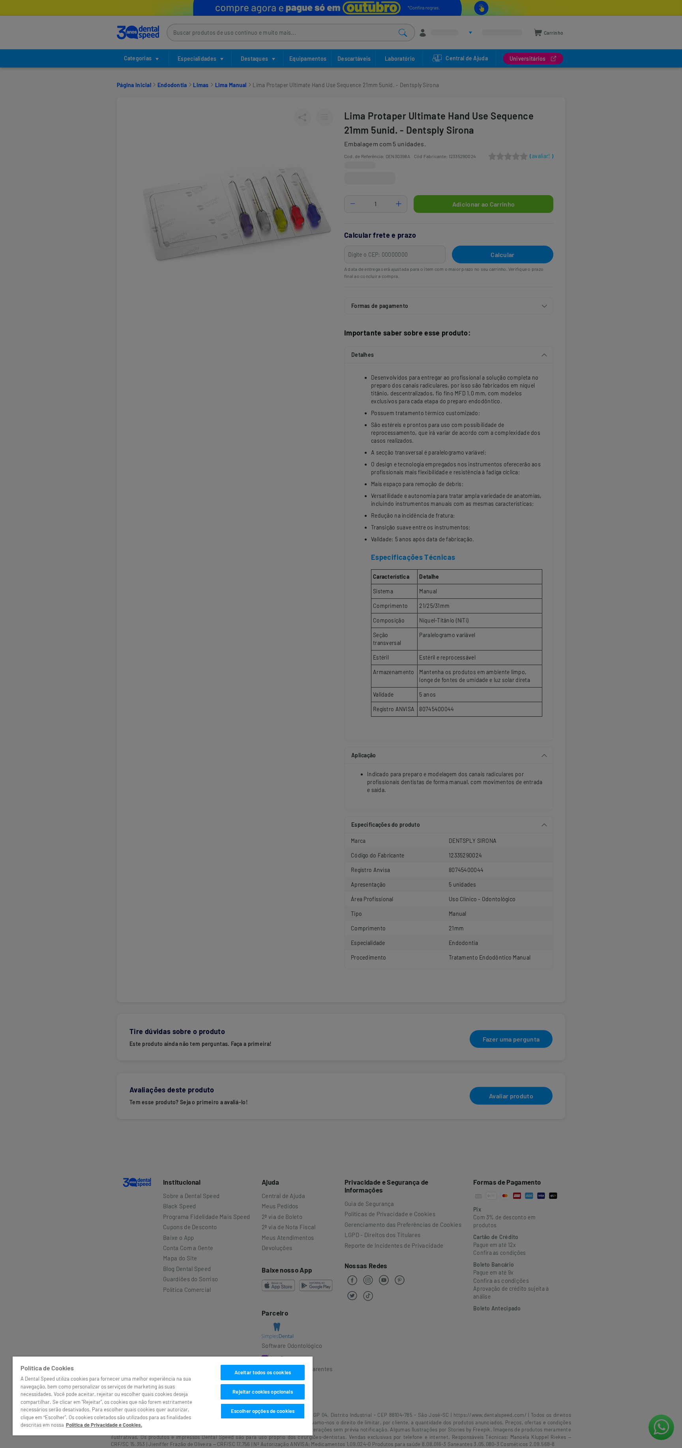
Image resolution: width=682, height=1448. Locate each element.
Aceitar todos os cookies (262, 1372)
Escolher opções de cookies (262, 1411)
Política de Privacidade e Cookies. (104, 1425)
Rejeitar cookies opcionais (262, 1391)
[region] (163, 1396)
